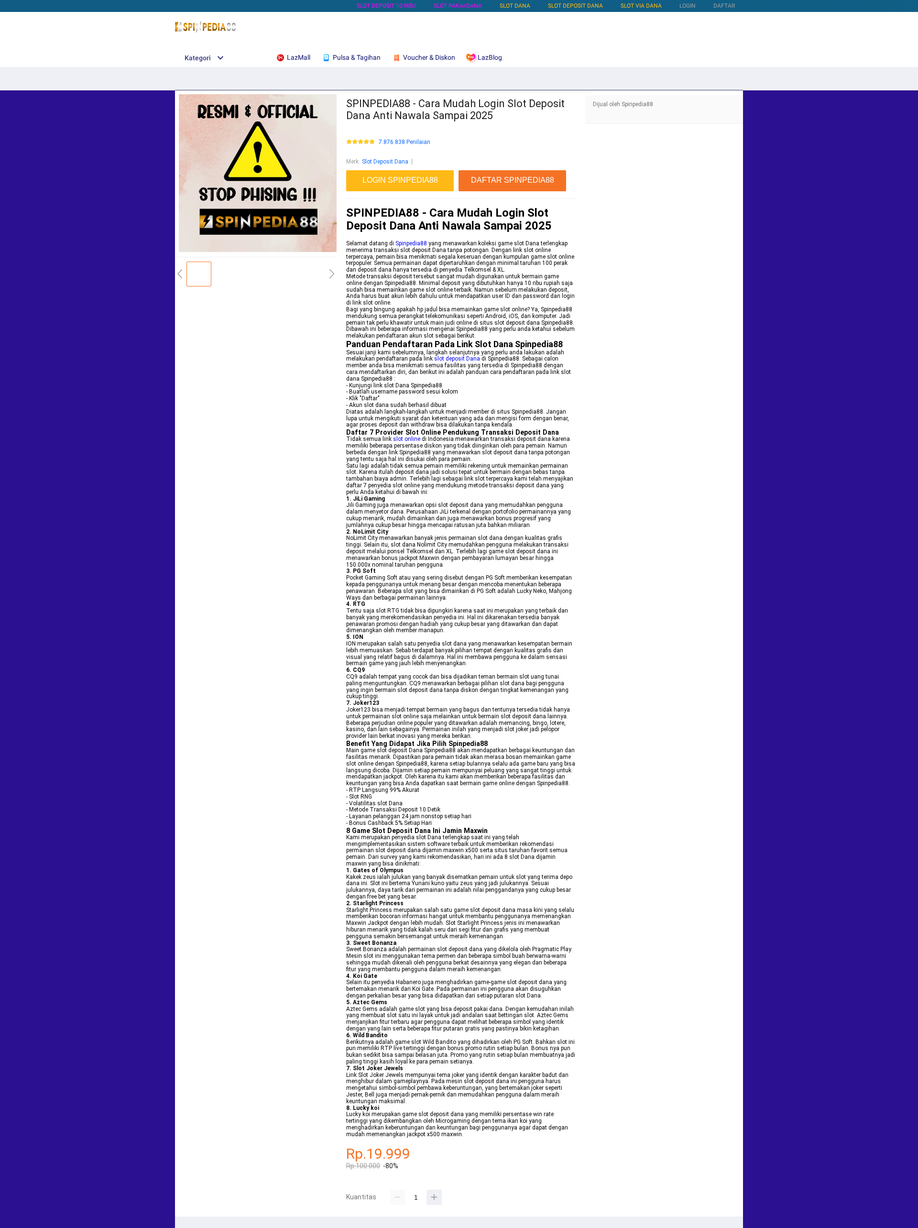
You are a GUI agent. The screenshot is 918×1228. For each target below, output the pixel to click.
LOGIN (687, 5)
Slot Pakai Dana (458, 5)
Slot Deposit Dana (575, 5)
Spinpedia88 (411, 243)
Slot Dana (515, 5)
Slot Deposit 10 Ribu (386, 5)
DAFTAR (724, 5)
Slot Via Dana (641, 5)
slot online (406, 439)
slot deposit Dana (457, 358)
